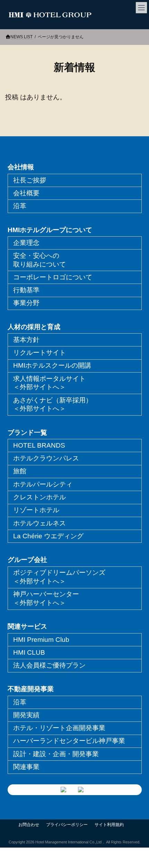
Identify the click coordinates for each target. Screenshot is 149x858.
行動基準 (26, 290)
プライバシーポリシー (67, 824)
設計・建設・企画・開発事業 (56, 754)
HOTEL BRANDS (39, 445)
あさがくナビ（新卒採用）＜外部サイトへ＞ (52, 404)
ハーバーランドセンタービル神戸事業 (69, 740)
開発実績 (26, 715)
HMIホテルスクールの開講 (52, 365)
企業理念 (26, 242)
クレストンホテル (39, 497)
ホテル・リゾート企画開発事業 (59, 728)
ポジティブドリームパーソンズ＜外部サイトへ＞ (59, 577)
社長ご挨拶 (29, 180)
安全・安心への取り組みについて (39, 260)
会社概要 (26, 193)
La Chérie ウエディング (48, 536)
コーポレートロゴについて (52, 277)
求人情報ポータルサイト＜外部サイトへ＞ (49, 383)
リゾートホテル (36, 510)
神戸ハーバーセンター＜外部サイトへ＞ (46, 598)
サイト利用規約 (109, 824)
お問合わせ (28, 824)
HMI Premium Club (41, 639)
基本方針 (26, 339)
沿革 (19, 206)
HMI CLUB (29, 652)
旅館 (19, 471)
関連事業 (26, 766)
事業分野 (26, 303)
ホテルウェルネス (39, 523)
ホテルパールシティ (42, 484)
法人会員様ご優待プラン (49, 665)
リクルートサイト (39, 352)
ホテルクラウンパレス (46, 458)
